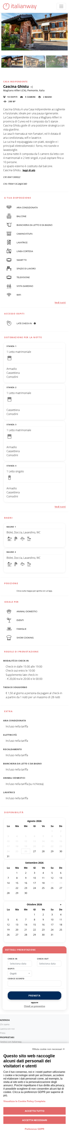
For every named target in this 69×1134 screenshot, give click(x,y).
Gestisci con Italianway (11, 1041)
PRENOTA (34, 995)
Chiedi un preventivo (34, 1006)
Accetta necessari (34, 1120)
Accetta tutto (34, 1111)
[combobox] (20, 974)
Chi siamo (5, 1024)
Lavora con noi (7, 1028)
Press (2, 1032)
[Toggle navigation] (61, 6)
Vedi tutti (60, 302)
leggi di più (29, 170)
